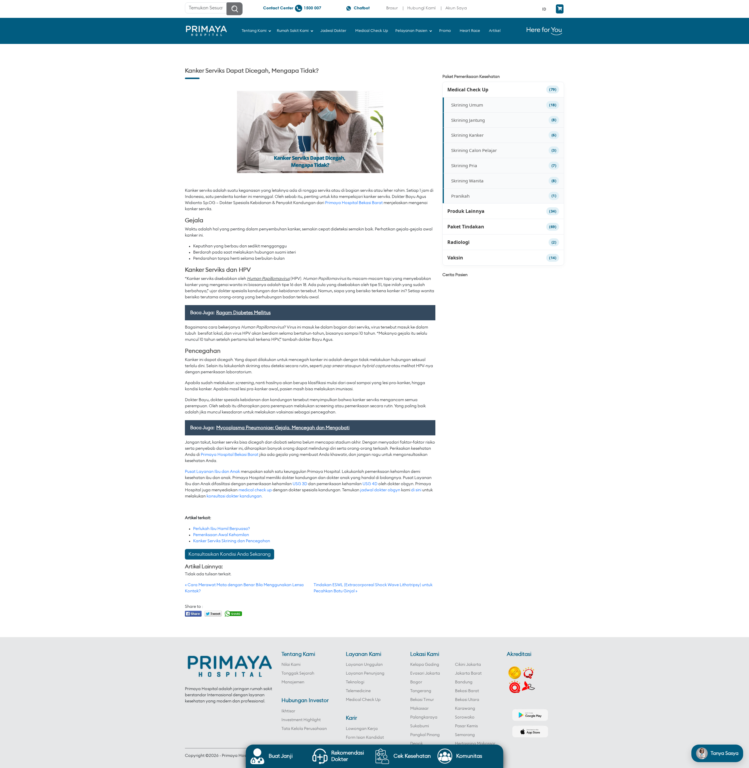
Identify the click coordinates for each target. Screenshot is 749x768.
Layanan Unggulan (364, 665)
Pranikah (460, 196)
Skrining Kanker (467, 135)
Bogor (416, 682)
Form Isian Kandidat (365, 737)
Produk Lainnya (466, 211)
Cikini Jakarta (468, 665)
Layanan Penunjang (365, 673)
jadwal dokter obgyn (380, 490)
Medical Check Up (467, 89)
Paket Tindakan (465, 226)
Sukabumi (419, 726)
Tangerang (420, 691)
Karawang (465, 709)
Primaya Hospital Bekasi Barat (354, 203)
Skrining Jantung (468, 120)
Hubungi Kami (421, 7)
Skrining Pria (464, 165)
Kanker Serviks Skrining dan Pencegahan (231, 541)
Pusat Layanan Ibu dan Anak (212, 472)
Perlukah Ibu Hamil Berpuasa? (221, 529)
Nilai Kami (290, 665)
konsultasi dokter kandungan (234, 496)
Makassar (419, 709)
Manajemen (292, 682)
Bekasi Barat (467, 691)
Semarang (465, 735)
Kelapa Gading (424, 665)
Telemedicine (358, 691)
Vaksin (455, 257)
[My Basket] (560, 8)
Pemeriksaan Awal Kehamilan (221, 535)
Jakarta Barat (468, 673)
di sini (416, 490)
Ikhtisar (288, 711)
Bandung (464, 682)
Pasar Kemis (466, 726)
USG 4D (370, 484)
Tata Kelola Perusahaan (304, 729)
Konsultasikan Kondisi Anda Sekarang (229, 554)
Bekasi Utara (467, 700)
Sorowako (465, 717)
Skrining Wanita (467, 181)
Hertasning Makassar (475, 744)
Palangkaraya (423, 717)
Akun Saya (456, 7)
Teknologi (355, 682)
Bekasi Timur (422, 700)
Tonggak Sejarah (297, 673)
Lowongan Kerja (362, 729)
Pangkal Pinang (425, 735)
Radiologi (458, 242)
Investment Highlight (301, 720)
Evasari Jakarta (425, 673)
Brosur (392, 7)
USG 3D (300, 484)
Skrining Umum (467, 105)
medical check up (255, 490)
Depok (416, 744)
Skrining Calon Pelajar (474, 150)
